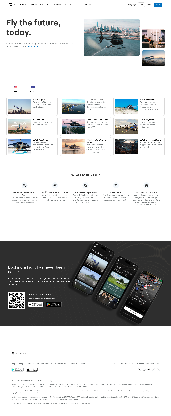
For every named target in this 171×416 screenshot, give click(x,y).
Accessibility (60, 364)
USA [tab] (15, 91)
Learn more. (32, 47)
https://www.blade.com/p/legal (78, 403)
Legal (82, 364)
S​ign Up (158, 4)
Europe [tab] (33, 92)
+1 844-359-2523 (125, 364)
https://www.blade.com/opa (22, 393)
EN (141, 5)
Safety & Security (44, 364)
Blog (21, 364)
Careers (30, 364)
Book (32, 4)
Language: (132, 5)
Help (13, 364)
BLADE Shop (69, 4)
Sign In (148, 4)
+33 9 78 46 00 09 (151, 364)
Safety (56, 4)
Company (44, 4)
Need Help (84, 4)
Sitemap (73, 364)
